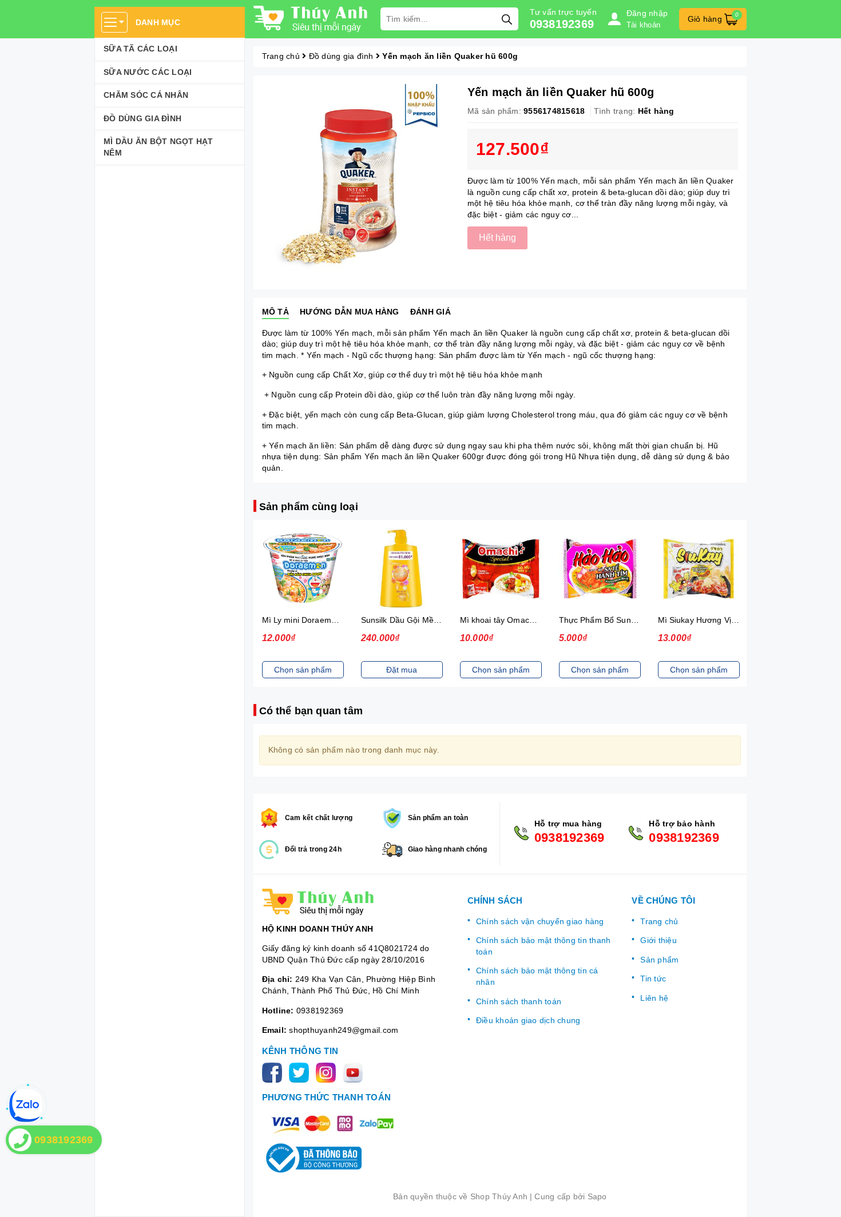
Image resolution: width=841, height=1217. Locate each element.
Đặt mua (401, 669)
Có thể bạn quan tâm (311, 711)
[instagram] (328, 1071)
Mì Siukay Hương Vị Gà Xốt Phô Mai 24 (731, 620)
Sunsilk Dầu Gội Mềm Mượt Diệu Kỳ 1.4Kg (439, 620)
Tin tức (653, 978)
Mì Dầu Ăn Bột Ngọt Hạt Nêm (158, 147)
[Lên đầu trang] (821, 1197)
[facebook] (274, 1071)
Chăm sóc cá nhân (146, 95)
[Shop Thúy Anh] (311, 19)
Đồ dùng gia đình (142, 118)
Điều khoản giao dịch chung (528, 1020)
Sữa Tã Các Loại (140, 48)
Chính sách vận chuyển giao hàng (540, 921)
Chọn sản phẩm (303, 669)
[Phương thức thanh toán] (332, 1123)
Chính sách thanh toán (518, 1001)
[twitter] (301, 1071)
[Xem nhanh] (302, 568)
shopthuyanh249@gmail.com (343, 1030)
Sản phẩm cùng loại (308, 506)
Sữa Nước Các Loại (148, 72)
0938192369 (562, 24)
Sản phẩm (659, 959)
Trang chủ (659, 921)
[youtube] (355, 1071)
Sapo (597, 1196)
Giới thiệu (658, 940)
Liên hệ (654, 998)
